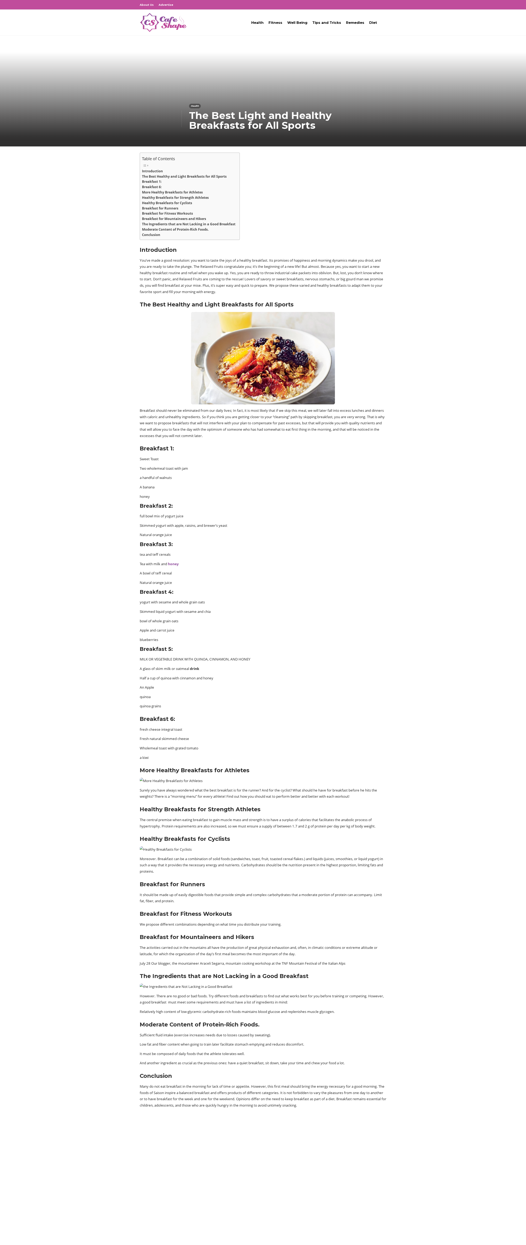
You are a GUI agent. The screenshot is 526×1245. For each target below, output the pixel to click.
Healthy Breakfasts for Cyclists (167, 203)
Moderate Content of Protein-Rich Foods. (175, 229)
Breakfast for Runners (160, 208)
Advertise (166, 4)
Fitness (275, 23)
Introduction (152, 171)
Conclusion (151, 234)
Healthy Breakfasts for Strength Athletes (175, 197)
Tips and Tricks (326, 23)
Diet (373, 23)
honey (173, 564)
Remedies (355, 23)
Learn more (155, 1206)
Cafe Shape (379, 1229)
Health (257, 23)
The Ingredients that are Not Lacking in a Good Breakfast (188, 224)
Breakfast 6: (152, 187)
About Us (147, 4)
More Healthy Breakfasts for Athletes (172, 192)
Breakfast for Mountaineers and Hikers (174, 218)
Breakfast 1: (152, 181)
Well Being (297, 23)
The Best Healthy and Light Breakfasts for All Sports (184, 176)
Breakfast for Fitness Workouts (167, 213)
